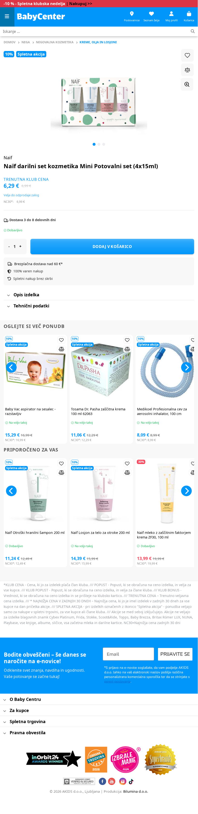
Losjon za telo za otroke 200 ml (100, 533)
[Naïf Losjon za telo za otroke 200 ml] (101, 494)
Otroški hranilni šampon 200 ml (35, 533)
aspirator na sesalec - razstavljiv (30, 411)
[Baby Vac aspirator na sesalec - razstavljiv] (35, 370)
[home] (41, 16)
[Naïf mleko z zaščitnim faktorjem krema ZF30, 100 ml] (167, 494)
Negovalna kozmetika (55, 42)
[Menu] (7, 17)
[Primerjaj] (187, 70)
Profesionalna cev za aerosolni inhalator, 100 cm (162, 411)
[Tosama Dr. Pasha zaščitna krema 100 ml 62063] (101, 370)
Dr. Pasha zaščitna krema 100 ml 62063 (98, 411)
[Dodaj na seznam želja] (187, 55)
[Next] (186, 367)
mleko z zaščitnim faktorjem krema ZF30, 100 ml (164, 535)
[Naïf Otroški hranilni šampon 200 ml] (35, 494)
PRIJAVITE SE (175, 654)
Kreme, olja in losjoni (98, 42)
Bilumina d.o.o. (135, 791)
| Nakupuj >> (79, 3)
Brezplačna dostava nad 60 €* (38, 264)
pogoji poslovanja (117, 681)
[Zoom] (187, 84)
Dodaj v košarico (112, 246)
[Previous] (13, 97)
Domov (9, 42)
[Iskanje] (193, 32)
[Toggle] (8, 295)
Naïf (8, 157)
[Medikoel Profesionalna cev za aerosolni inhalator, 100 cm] (167, 370)
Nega (25, 42)
